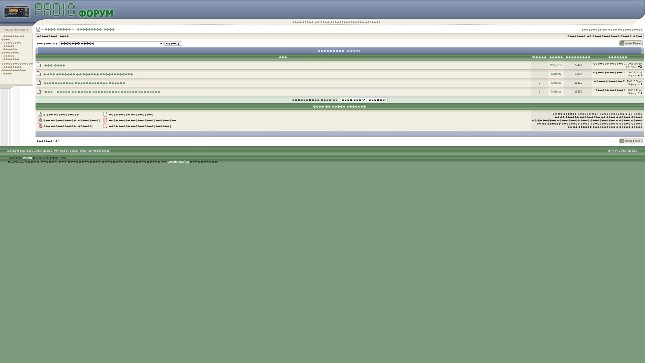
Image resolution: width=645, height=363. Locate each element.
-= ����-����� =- (57, 29)
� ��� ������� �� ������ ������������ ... (89, 74)
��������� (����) (96, 29)
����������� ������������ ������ (84, 82)
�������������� (17, 64)
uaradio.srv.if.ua (178, 161)
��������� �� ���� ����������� (612, 29)
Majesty (556, 73)
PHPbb (27, 157)
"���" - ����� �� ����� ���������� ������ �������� (101, 91)
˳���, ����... (55, 65)
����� (9, 46)
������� (11, 59)
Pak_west (556, 65)
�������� (12, 43)
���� (7, 73)
